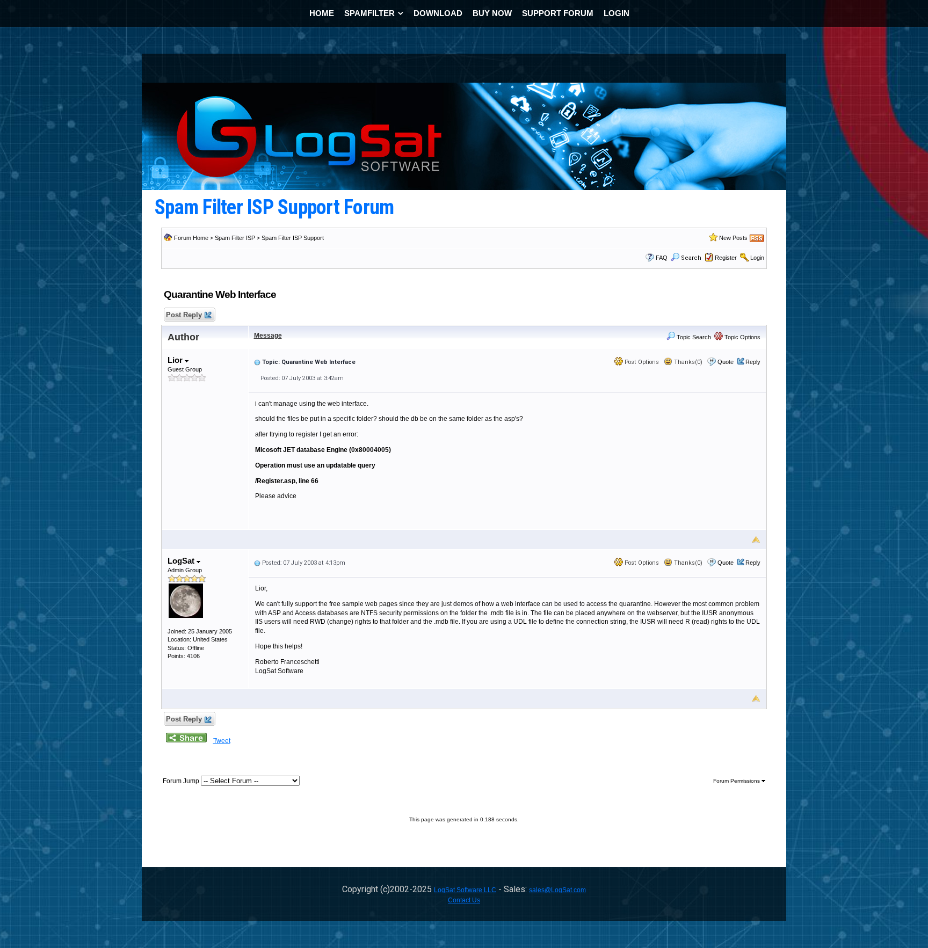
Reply (752, 362)
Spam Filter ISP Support (293, 238)
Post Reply (184, 315)
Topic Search (693, 337)
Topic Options (741, 337)
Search (691, 257)
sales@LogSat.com (557, 890)
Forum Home (191, 238)
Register (726, 257)
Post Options (641, 362)
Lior (176, 359)
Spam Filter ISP (235, 238)
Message (268, 335)
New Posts (733, 238)
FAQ (662, 257)
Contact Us (464, 900)
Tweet (221, 741)
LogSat (182, 560)
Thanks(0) (687, 362)
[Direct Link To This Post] (257, 362)
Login (757, 257)
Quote (725, 362)
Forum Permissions (737, 781)
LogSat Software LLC (465, 890)
